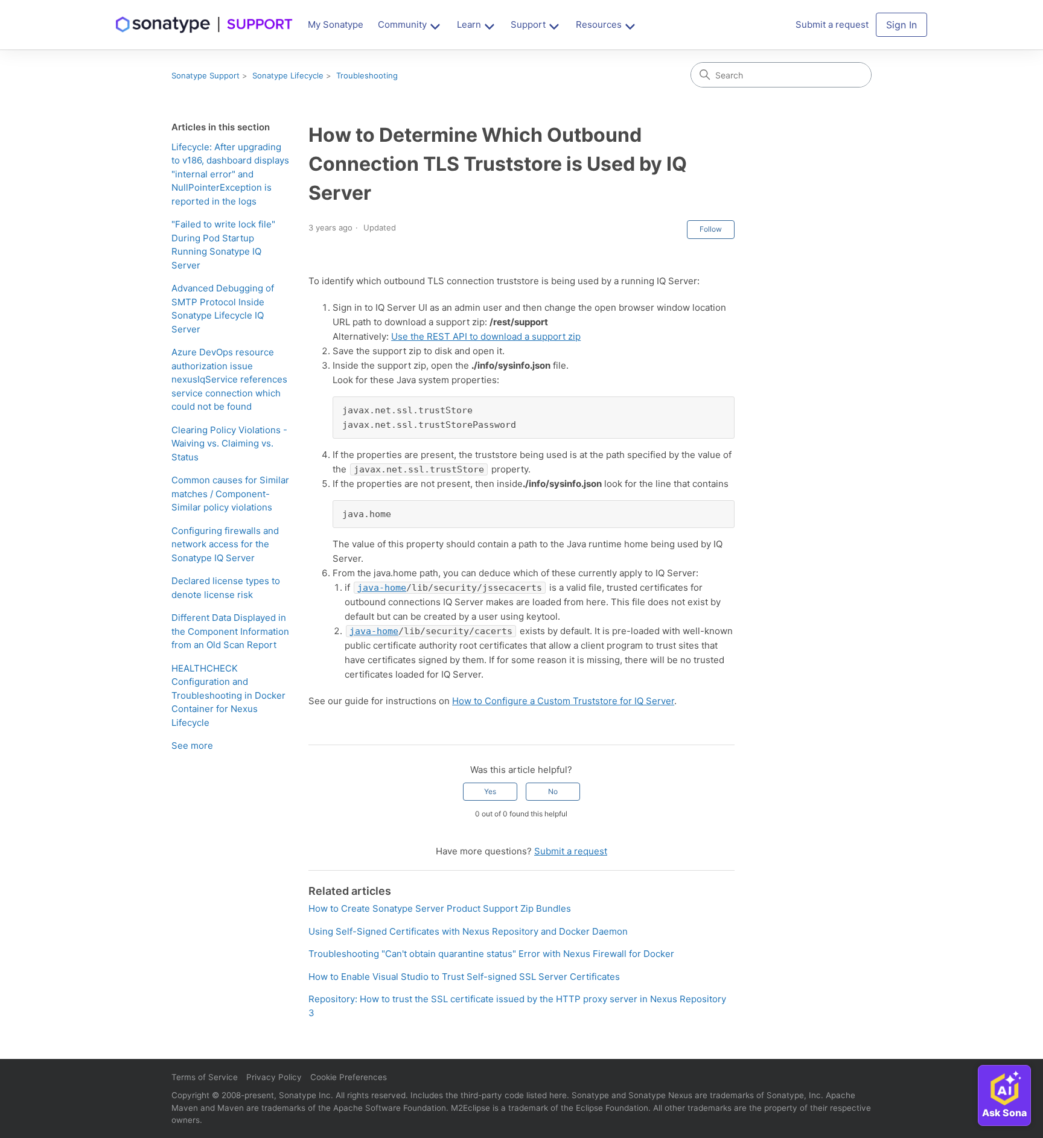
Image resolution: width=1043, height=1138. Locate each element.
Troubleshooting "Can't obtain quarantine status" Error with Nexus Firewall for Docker (491, 953)
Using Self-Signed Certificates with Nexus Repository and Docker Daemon (468, 931)
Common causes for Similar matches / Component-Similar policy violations (230, 493)
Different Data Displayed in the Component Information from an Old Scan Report (230, 631)
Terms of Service (204, 1077)
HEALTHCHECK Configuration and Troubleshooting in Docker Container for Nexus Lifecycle (228, 695)
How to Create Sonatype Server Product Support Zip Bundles (439, 908)
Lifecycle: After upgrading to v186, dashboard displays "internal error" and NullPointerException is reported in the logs (230, 174)
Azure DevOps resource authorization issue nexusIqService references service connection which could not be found (229, 379)
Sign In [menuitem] (901, 25)
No (553, 791)
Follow (711, 229)
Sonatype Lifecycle (288, 75)
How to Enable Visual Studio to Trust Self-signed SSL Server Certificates (464, 976)
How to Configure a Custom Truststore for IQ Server (563, 701)
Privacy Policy (274, 1077)
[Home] (205, 24)
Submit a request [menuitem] (832, 24)
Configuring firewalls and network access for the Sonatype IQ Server (225, 544)
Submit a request (570, 851)
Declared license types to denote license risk (225, 587)
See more (192, 745)
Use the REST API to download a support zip (486, 336)
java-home (381, 587)
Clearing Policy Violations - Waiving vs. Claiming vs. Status (229, 443)
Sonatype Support (205, 75)
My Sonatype (335, 24)
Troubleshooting (367, 75)
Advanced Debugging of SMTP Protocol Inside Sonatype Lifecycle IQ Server (222, 308)
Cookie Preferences (348, 1077)
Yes (490, 791)
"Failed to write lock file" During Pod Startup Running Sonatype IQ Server (223, 244)
